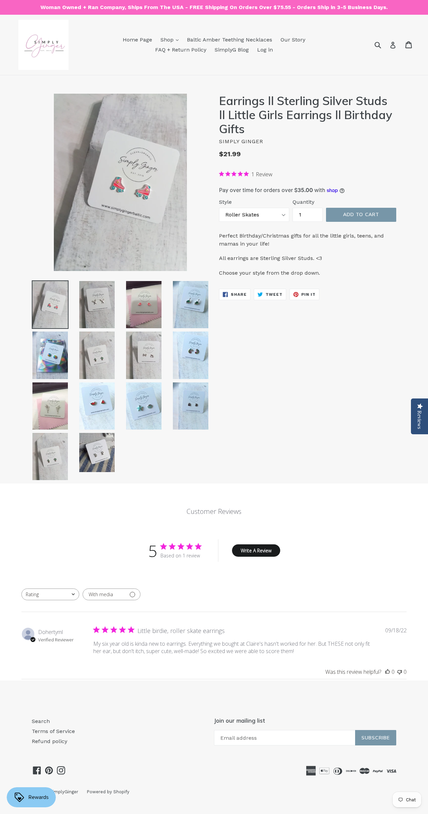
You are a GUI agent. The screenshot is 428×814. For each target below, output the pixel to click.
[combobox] (50, 594)
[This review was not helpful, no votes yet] (399, 671)
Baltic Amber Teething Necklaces (229, 39)
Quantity (303, 202)
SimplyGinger (64, 791)
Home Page (137, 39)
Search (41, 721)
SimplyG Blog (232, 50)
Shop (167, 39)
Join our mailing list (239, 720)
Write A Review (256, 550)
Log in (265, 50)
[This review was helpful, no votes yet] (387, 671)
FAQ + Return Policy (180, 50)
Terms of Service (53, 731)
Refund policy (49, 741)
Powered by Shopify (108, 791)
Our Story (293, 39)
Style (225, 202)
